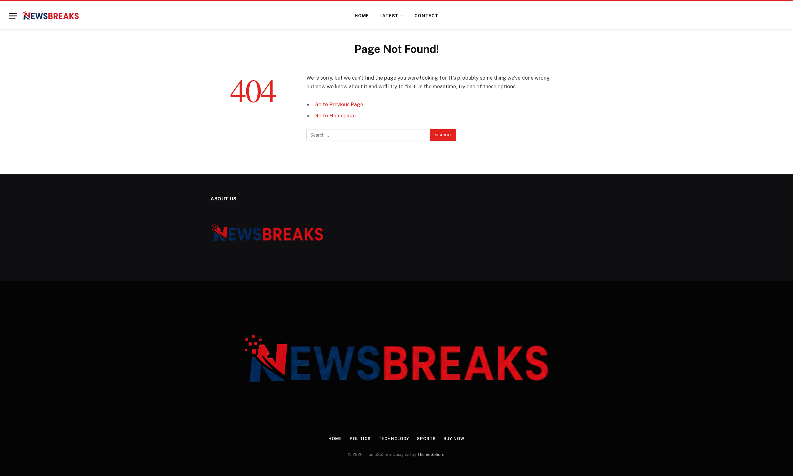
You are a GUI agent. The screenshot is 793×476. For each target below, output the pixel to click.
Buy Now (454, 438)
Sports (426, 438)
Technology (394, 438)
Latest (388, 15)
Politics (360, 438)
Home (362, 15)
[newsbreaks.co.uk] (50, 15)
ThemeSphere (431, 454)
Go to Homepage (335, 115)
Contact (426, 15)
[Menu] (13, 16)
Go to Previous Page (338, 104)
